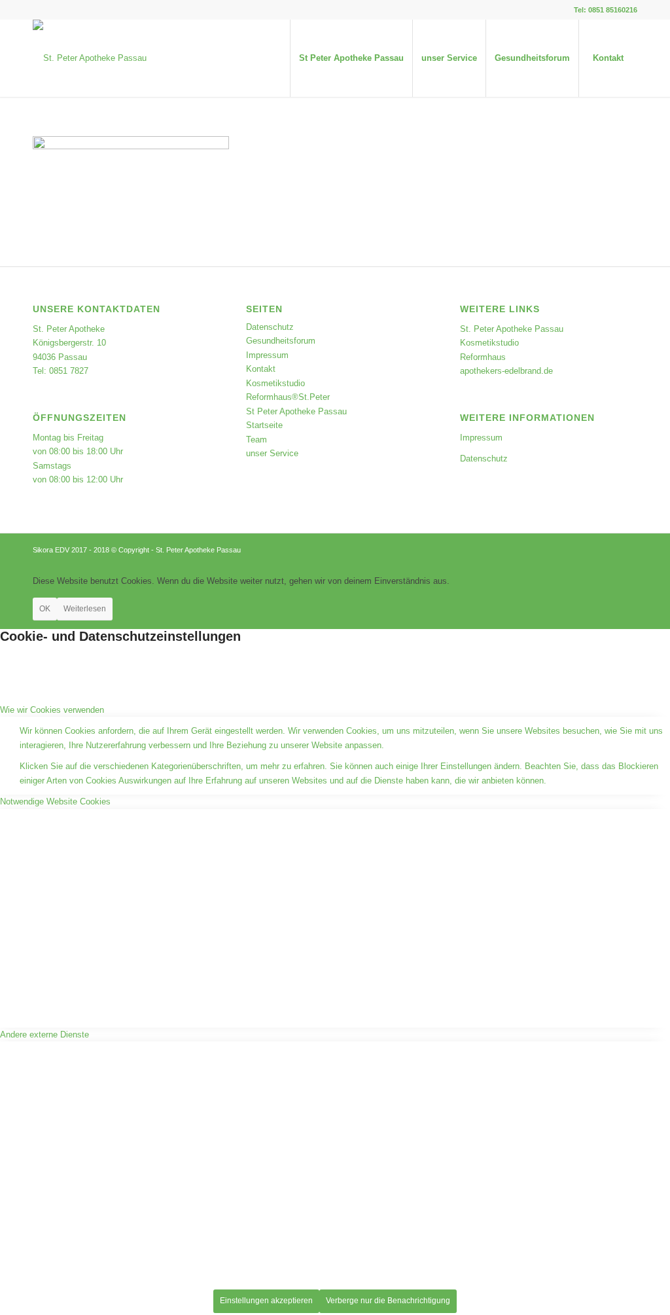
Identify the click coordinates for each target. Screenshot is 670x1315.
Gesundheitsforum (280, 341)
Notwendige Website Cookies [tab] (55, 801)
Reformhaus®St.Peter (288, 397)
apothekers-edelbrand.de (506, 371)
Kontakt (260, 369)
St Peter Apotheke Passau (296, 411)
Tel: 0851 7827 (60, 371)
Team (256, 439)
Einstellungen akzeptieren (266, 1300)
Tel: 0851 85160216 (605, 10)
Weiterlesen (84, 608)
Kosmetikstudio (275, 383)
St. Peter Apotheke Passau (511, 329)
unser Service (272, 453)
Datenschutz (270, 327)
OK (44, 608)
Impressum (267, 355)
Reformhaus (483, 357)
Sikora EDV (51, 550)
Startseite (264, 425)
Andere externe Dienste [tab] (44, 1034)
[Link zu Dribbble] (36, 10)
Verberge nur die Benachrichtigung (388, 1300)
